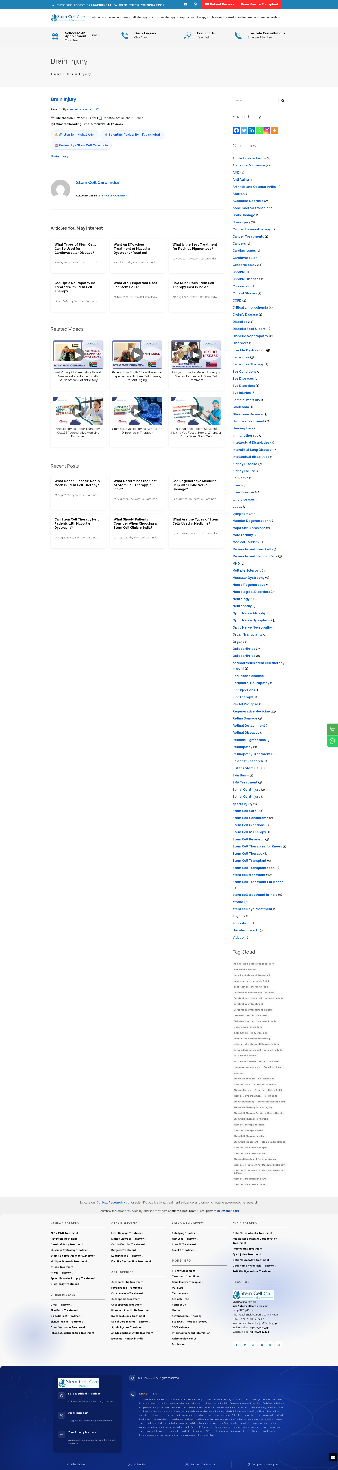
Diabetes (240, 322)
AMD (236, 172)
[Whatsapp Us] (332, 741)
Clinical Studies (245, 293)
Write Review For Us (184, 1338)
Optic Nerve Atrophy (249, 613)
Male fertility (243, 535)
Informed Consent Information (191, 1333)
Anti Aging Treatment (185, 1233)
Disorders (240, 343)
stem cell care (242, 1084)
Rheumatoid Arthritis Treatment (131, 1310)
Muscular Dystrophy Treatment (70, 1250)
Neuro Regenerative (249, 585)
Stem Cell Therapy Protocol (189, 1321)
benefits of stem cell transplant (252, 975)
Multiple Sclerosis (247, 570)
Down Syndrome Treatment (68, 1327)
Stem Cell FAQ (181, 1299)
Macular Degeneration (251, 521)
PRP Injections (244, 690)
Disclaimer (178, 1344)
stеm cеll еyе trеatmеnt (252, 909)
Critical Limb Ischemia (250, 307)
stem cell (239, 1073)
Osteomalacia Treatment (127, 1293)
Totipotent (241, 923)
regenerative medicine (247, 1067)
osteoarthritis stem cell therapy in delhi (256, 1044)
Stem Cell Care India (97, 182)
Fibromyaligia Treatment (126, 1287)
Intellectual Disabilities (251, 442)
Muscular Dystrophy (248, 578)
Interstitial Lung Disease (252, 450)
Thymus (239, 916)
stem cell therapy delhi (271, 1102)
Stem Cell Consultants (250, 818)
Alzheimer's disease (249, 165)
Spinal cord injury (274, 1067)
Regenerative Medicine (251, 711)
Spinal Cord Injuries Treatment (130, 1321)
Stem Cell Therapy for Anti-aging (253, 1107)
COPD (237, 300)
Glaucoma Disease (248, 414)
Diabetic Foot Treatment (66, 1316)
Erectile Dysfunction (249, 350)
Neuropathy (242, 606)
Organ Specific (124, 1223)
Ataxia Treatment (62, 1272)
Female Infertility (246, 400)
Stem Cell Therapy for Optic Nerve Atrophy (259, 1113)
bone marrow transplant (252, 208)
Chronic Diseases (246, 279)
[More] (274, 130)
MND (236, 563)
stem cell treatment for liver (250, 1153)
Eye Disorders (244, 386)
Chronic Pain (242, 286)
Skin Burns (241, 775)
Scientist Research (248, 761)
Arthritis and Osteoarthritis (254, 187)
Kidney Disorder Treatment (128, 1238)
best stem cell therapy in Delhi (251, 981)
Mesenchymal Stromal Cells (255, 556)
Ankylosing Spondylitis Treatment (132, 1333)
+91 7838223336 (153, 5)
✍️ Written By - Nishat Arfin (74, 134)
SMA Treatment (245, 782)
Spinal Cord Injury (246, 789)
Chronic (239, 272)
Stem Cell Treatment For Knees (258, 882)
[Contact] (195, 4)
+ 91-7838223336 (259, 1327)
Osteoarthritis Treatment (127, 1282)
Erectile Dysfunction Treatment (131, 1261)
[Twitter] (244, 130)
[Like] (97, 109)
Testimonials (180, 1293)
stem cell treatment (249, 875)
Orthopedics (122, 1272)
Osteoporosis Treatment (126, 1304)
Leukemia (240, 478)
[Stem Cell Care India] (253, 1294)
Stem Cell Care (245, 811)
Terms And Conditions (185, 1276)
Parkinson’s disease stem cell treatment (257, 1061)
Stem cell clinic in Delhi (268, 1090)
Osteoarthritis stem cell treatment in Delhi (258, 1050)
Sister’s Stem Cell (247, 768)
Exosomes (241, 357)
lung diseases (244, 499)
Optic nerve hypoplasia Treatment (254, 1265)
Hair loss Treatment (248, 421)
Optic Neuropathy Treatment (251, 1260)
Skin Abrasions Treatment (67, 1321)
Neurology (241, 599)
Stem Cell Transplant (249, 860)
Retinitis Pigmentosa (249, 740)
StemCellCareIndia (265, 1084)
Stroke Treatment (62, 1267)
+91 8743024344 (99, 5)
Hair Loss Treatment (185, 1238)
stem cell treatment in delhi (250, 1179)
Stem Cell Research (248, 839)
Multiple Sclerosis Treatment (69, 1261)
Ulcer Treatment (61, 1304)
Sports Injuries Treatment (127, 1327)
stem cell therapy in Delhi (248, 1130)
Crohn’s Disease (245, 314)
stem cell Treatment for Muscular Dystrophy (259, 1165)
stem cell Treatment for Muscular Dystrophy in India (259, 1171)
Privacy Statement (183, 1270)
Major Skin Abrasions (249, 528)
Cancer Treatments (248, 236)
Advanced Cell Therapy (186, 1316)
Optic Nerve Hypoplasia (252, 620)
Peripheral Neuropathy (251, 683)
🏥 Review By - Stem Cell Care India (81, 145)
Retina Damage (245, 718)
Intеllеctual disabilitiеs (251, 457)
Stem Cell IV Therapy (249, 832)
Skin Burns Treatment (64, 1310)
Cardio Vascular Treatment (128, 1244)
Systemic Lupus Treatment (128, 1316)
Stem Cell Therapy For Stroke (251, 1119)
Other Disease (63, 1294)
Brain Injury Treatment (65, 1284)
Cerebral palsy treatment (248, 1004)
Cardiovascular (245, 258)
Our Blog (177, 1287)
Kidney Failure (244, 471)
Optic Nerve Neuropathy (252, 627)
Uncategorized (245, 930)
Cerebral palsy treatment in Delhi (253, 1010)
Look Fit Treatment (184, 1244)
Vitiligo (238, 937)
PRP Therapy (243, 697)
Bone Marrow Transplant (187, 1282)
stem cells (271, 1096)
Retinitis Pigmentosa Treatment (253, 1271)
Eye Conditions (244, 371)
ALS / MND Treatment (64, 1233)
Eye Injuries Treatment (247, 1254)
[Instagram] (266, 130)
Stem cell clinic (242, 1090)
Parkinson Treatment (64, 1238)
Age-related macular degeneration (254, 964)
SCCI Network (180, 1327)
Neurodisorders (65, 1223)
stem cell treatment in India (255, 895)
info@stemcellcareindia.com (250, 1306)
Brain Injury (63, 99)
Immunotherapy (245, 435)
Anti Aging (241, 179)
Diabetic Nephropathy (250, 336)
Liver (237, 485)
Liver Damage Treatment (127, 1233)
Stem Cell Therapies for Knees (257, 846)
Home (56, 74)
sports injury (243, 804)
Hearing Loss (243, 428)
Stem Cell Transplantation (254, 868)
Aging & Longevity (188, 1223)
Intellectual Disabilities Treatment (72, 1333)
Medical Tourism (246, 542)
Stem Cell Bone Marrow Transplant (254, 1078)
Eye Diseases (243, 378)
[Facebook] (236, 130)
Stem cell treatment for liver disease (255, 1159)
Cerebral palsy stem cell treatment (254, 992)
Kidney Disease (245, 464)
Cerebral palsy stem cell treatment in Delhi (258, 998)
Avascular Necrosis (248, 201)
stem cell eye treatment (248, 1096)
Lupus (237, 506)
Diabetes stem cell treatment (251, 1015)
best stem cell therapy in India (251, 987)
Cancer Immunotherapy (252, 229)
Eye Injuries (242, 393)
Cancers (239, 243)
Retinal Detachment (249, 725)
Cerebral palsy (244, 265)
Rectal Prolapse (245, 704)
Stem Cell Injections (249, 825)
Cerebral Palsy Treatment (67, 1244)
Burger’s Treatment (123, 1250)
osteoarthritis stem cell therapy (252, 1038)
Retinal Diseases (246, 733)
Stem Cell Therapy (247, 853)
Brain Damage (244, 215)
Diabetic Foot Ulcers (249, 329)
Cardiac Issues (244, 250)
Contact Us (179, 1304)
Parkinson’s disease (248, 676)
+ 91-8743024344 (267, 1323)
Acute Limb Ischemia (249, 158)
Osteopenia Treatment (125, 1299)
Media (176, 1310)
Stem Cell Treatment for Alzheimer (73, 1255)
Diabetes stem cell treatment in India (255, 1021)
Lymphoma (242, 514)
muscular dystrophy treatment (251, 1033)
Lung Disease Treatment (127, 1255)
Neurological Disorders (251, 592)
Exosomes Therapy (248, 364)
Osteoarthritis (244, 649)
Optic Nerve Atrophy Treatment (252, 1233)
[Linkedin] (251, 130)
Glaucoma (241, 407)
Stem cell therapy (244, 1102)
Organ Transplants (247, 634)
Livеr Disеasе (243, 492)
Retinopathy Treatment (252, 754)
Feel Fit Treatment (184, 1250)
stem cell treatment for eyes (250, 1147)
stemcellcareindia (79, 109)
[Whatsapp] (259, 130)
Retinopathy (242, 747)
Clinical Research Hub (113, 1202)
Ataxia (238, 194)
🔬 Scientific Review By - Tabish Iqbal (132, 134)
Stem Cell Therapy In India (249, 1136)
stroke (238, 902)
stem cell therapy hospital (249, 1125)
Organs (238, 642)
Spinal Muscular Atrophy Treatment (73, 1278)
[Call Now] (332, 729)
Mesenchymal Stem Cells (253, 549)
